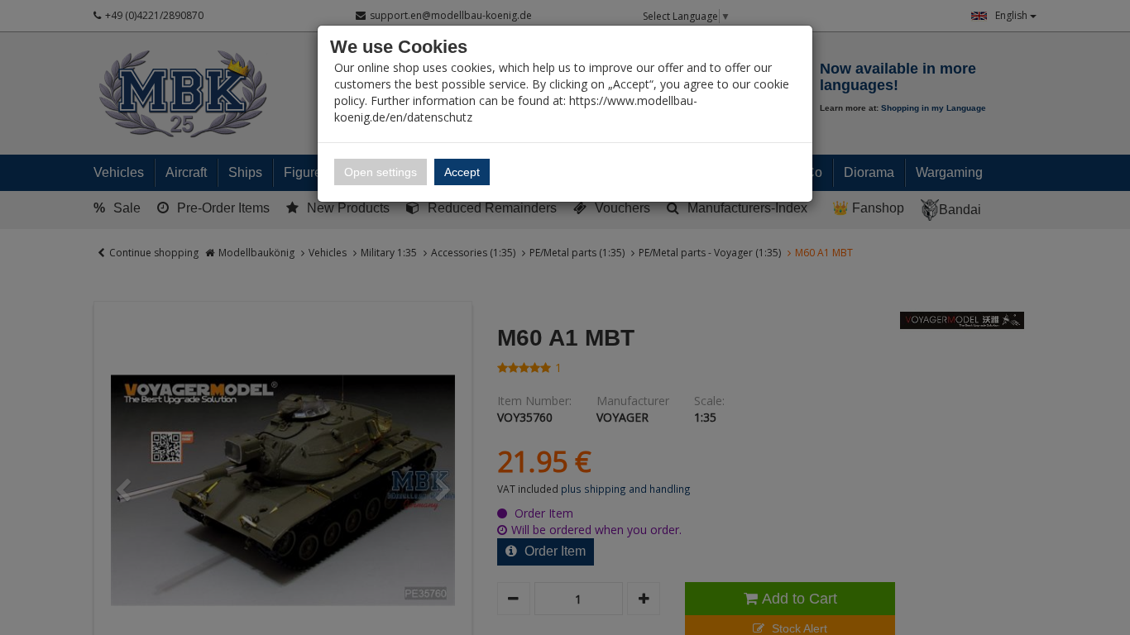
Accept (462, 172)
